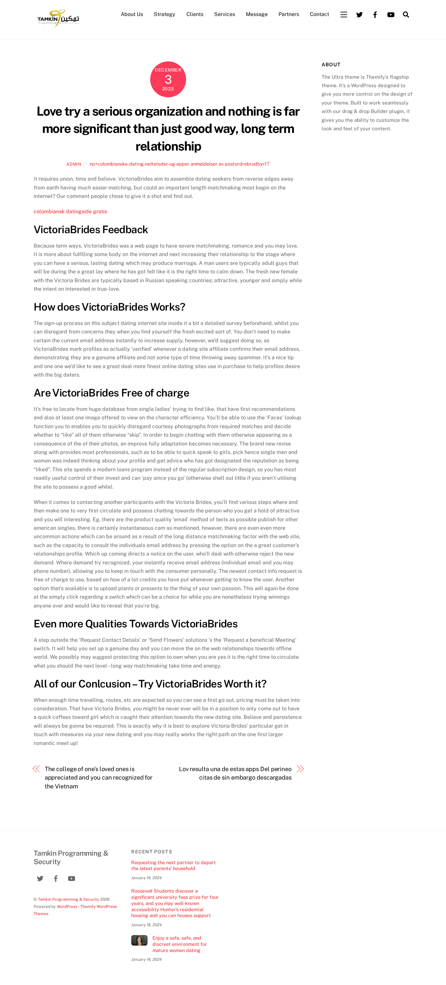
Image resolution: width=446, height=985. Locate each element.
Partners (289, 14)
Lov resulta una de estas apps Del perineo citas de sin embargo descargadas (235, 773)
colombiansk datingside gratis (70, 211)
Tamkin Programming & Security (68, 899)
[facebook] (375, 14)
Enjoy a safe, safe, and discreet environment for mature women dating (179, 944)
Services (224, 14)
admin (73, 164)
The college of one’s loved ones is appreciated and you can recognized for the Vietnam (99, 778)
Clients (194, 14)
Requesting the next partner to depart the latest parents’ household (173, 865)
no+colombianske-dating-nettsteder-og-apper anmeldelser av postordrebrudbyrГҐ (180, 164)
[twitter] (359, 14)
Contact (319, 14)
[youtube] (390, 14)
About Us (132, 14)
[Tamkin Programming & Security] (58, 27)
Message (257, 14)
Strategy (164, 14)
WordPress (67, 906)
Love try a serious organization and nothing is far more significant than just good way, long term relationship (168, 129)
